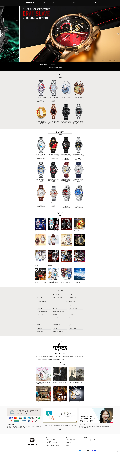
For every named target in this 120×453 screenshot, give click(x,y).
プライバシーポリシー (70, 440)
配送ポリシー (68, 444)
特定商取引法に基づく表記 (70, 439)
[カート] (95, 2)
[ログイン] (93, 2)
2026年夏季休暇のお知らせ (54, 64)
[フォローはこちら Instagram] (89, 440)
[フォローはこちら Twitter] (86, 440)
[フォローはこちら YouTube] (91, 440)
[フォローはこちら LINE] (94, 440)
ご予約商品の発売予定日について (55, 67)
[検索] (91, 2)
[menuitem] (47, 3)
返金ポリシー (68, 442)
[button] (1, 34)
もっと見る (24, 430)
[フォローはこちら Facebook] (84, 440)
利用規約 (67, 445)
